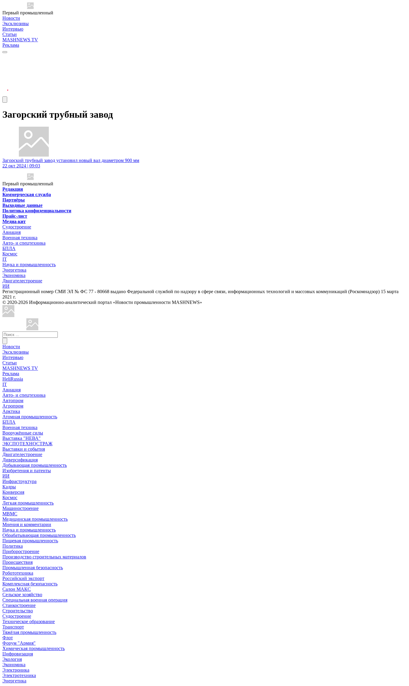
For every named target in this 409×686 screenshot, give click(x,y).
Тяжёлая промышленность (29, 632)
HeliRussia (12, 378)
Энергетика (14, 269)
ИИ (6, 286)
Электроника (15, 670)
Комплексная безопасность (29, 583)
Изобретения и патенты (26, 470)
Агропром (12, 405)
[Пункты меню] (4, 99)
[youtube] (5, 72)
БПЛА (9, 248)
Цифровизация (17, 653)
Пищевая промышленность (30, 540)
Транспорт (13, 626)
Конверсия (13, 492)
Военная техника (19, 237)
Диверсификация (20, 459)
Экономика (13, 275)
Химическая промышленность (33, 648)
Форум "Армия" (19, 643)
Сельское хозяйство (22, 594)
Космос (9, 253)
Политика (12, 546)
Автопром (12, 400)
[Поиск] (4, 341)
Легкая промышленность (28, 502)
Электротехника (19, 675)
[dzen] (5, 86)
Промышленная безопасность (32, 567)
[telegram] (5, 57)
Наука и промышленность (29, 264)
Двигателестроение (22, 280)
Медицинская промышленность (35, 519)
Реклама (10, 45)
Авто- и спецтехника (24, 243)
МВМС (9, 513)
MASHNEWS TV (20, 39)
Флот (7, 637)
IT (4, 259)
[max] (5, 64)
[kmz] (32, 328)
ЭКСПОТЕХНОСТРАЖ (27, 443)
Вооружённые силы (22, 432)
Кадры (9, 486)
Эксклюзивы (15, 23)
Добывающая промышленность (34, 465)
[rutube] (5, 93)
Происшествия (17, 562)
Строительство (17, 610)
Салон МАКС (16, 589)
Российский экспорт (23, 578)
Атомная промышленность (29, 416)
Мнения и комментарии (26, 524)
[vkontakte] (5, 79)
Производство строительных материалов (44, 556)
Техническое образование (28, 621)
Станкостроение (19, 605)
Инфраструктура (19, 481)
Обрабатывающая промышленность (39, 535)
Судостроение (16, 226)
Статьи (9, 34)
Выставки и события (23, 449)
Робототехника (17, 573)
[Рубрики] (4, 52)
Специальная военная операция (34, 599)
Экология (12, 659)
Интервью (12, 28)
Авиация (11, 232)
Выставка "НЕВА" (21, 438)
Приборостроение (20, 551)
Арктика (11, 411)
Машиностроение (20, 508)
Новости (11, 18)
